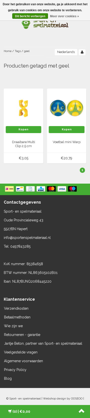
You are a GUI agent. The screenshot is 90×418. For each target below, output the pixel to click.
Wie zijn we (13, 326)
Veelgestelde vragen (21, 352)
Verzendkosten (16, 308)
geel (27, 51)
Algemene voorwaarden (23, 361)
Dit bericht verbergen (30, 16)
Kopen (23, 129)
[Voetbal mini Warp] (66, 108)
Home (8, 51)
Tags (18, 51)
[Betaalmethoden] (41, 189)
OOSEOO (76, 398)
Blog (8, 378)
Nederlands (66, 52)
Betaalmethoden (17, 317)
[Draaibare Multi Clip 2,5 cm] (24, 108)
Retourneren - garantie (22, 335)
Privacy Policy (15, 370)
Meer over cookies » (64, 16)
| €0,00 (21, 411)
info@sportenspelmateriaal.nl (27, 238)
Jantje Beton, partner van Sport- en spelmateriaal (43, 343)
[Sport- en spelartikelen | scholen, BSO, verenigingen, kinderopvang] (45, 22)
